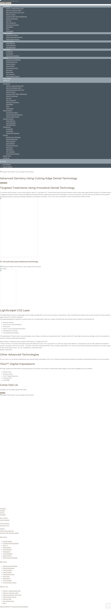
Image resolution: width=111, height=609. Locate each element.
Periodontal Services (12, 68)
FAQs (7, 29)
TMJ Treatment (10, 74)
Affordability (9, 27)
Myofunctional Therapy (12, 76)
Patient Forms (7, 78)
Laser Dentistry (10, 66)
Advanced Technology (12, 25)
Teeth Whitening (11, 45)
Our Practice (6, 6)
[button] (3, 183)
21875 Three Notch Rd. (7, 531)
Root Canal (9, 70)
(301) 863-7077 (4, 525)
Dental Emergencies (11, 62)
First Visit (8, 21)
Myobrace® (9, 54)
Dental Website (4, 607)
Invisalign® (9, 52)
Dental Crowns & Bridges (13, 60)
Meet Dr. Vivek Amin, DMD (13, 10)
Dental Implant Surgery (12, 39)
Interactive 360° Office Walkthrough (16, 17)
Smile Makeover (10, 43)
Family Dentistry (10, 64)
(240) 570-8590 (4, 520)
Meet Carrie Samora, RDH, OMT (15, 12)
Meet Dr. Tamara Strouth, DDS (15, 8)
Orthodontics (6, 50)
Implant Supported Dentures (14, 37)
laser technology (8, 319)
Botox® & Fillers (11, 47)
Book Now (2, 3)
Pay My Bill (8, 3)
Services (5, 58)
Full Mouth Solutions (12, 35)
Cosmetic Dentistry (8, 41)
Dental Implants (7, 33)
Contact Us (6, 80)
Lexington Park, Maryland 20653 (9, 533)
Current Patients (7, 167)
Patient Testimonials (12, 19)
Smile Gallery (10, 31)
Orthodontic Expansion (12, 56)
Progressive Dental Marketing (19, 607)
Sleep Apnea (9, 72)
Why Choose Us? (11, 23)
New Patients (7, 165)
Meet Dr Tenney (10, 15)
